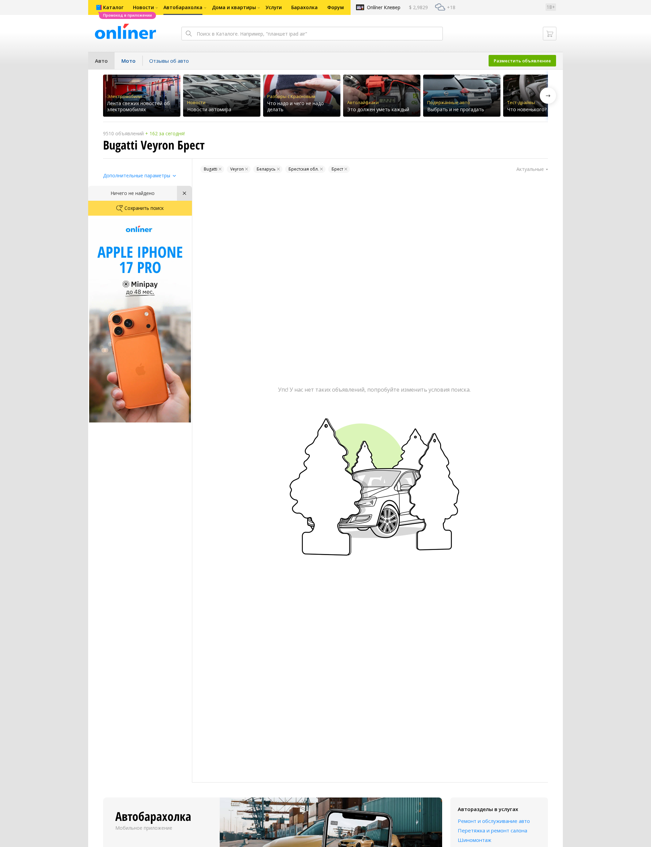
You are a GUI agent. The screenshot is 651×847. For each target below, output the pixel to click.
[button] (548, 95)
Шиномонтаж (474, 839)
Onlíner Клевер (383, 7)
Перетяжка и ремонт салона (492, 830)
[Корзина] (549, 33)
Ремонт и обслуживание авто (494, 821)
